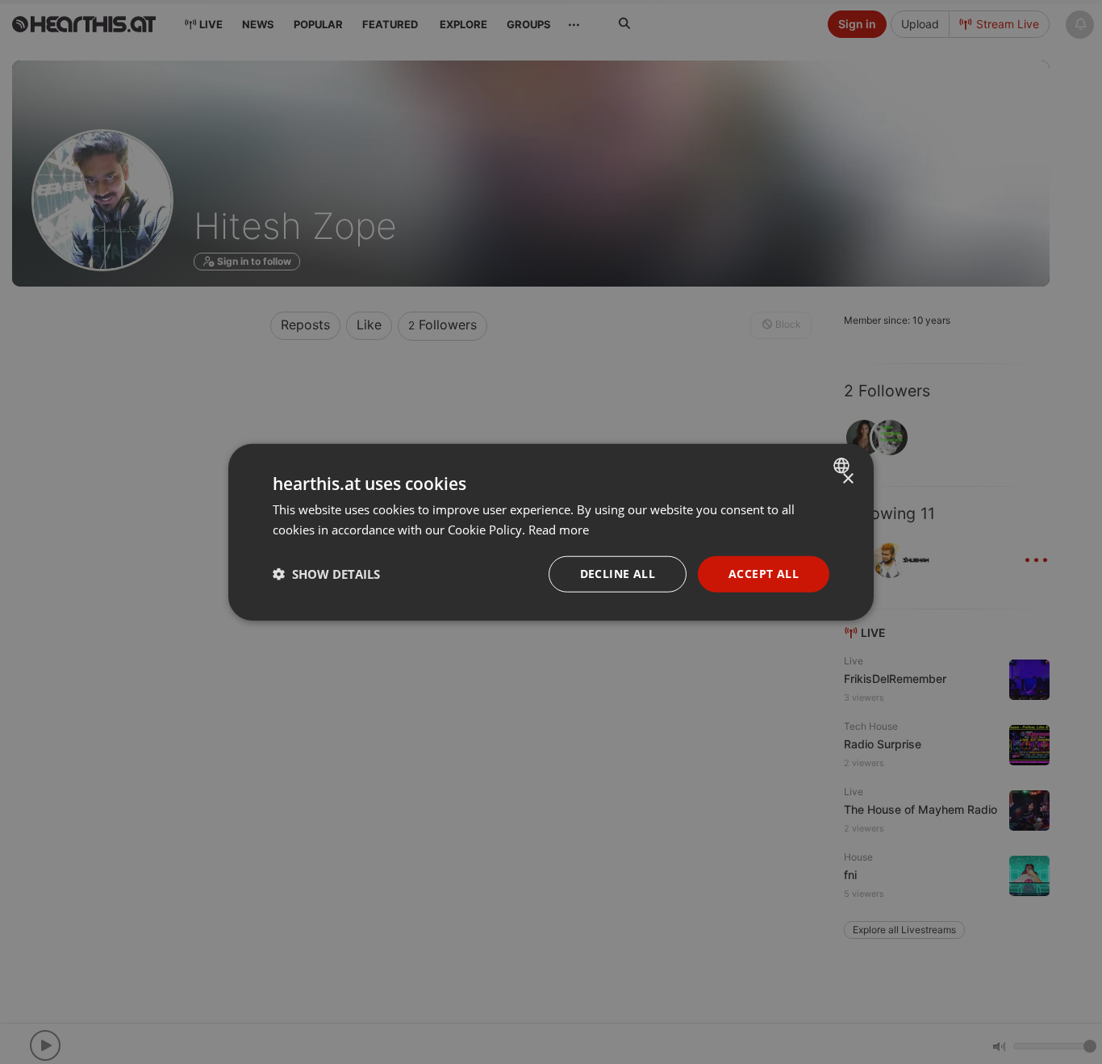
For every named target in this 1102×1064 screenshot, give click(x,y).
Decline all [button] (617, 573)
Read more (558, 530)
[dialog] (551, 532)
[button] (326, 574)
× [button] (847, 479)
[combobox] (843, 466)
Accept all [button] (763, 573)
